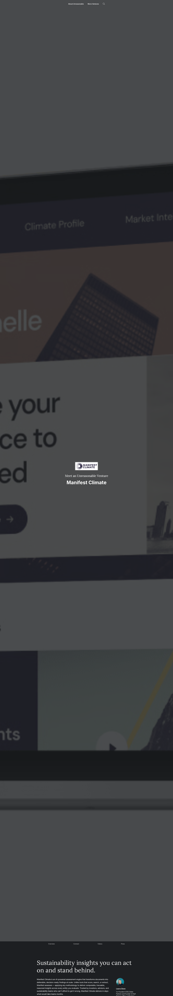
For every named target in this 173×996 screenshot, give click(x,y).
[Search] (104, 4)
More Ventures (93, 4)
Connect (76, 944)
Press (123, 944)
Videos (100, 944)
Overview (51, 944)
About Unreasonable (76, 4)
